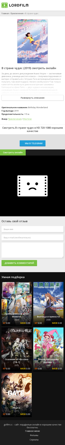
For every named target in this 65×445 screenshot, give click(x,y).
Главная (5, 13)
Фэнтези (27, 119)
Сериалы (34, 439)
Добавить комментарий (19, 263)
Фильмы (34, 435)
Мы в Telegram (33, 143)
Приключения (17, 13)
